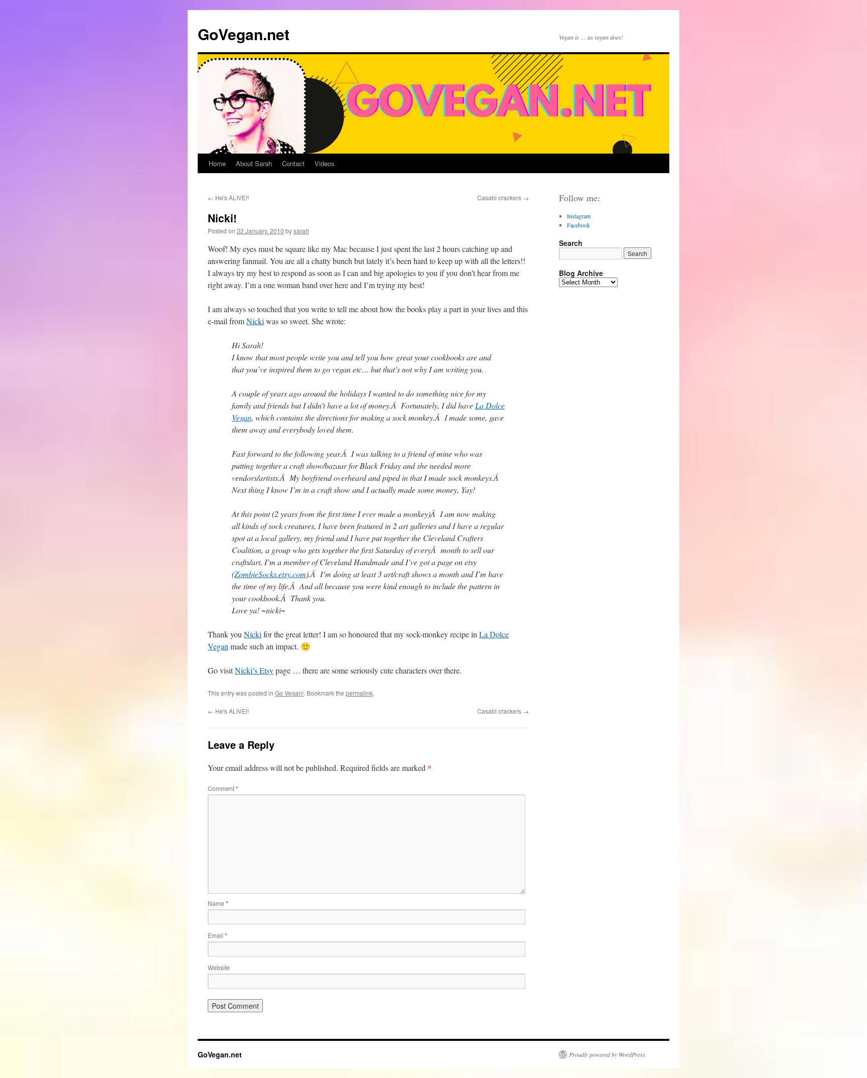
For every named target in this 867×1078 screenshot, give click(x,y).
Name (218, 903)
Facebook (578, 225)
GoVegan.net (244, 34)
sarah (301, 230)
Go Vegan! (289, 693)
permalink (359, 693)
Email (217, 935)
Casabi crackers (503, 197)
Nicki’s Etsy (254, 670)
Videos (325, 163)
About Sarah (254, 163)
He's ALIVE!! (228, 197)
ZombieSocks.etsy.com (270, 574)
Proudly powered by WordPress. (608, 1054)
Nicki (255, 321)
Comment (223, 788)
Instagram (579, 216)
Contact (293, 163)
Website (219, 967)
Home (217, 163)
